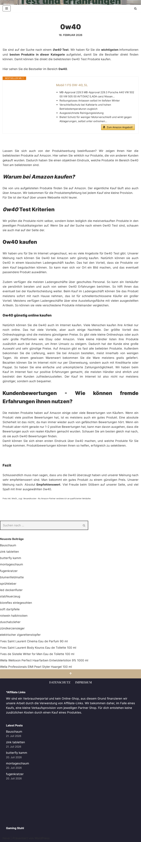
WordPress (42, 838)
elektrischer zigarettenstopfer (20, 634)
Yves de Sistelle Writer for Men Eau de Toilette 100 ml (37, 654)
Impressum (83, 682)
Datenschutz (59, 682)
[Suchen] (135, 8)
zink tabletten (9, 551)
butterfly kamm (10, 558)
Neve (6, 838)
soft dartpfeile (10, 609)
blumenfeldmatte (12, 577)
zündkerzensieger (12, 628)
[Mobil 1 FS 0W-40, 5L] (27, 96)
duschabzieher (10, 622)
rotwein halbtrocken (14, 615)
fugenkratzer (9, 571)
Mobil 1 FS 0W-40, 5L (72, 85)
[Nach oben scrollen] (70, 673)
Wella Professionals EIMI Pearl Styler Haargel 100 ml (36, 666)
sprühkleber (8, 583)
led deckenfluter (11, 590)
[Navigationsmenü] (7, 8)
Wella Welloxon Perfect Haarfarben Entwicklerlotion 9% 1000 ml (44, 660)
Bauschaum (8, 545)
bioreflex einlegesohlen (16, 602)
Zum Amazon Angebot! (120, 127)
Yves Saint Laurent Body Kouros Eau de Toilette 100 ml (38, 647)
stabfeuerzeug (10, 596)
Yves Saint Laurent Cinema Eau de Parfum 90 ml (34, 641)
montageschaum (11, 564)
